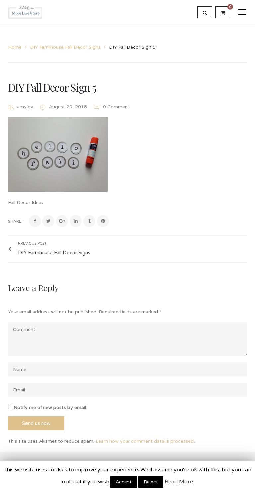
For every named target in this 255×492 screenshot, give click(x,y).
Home (15, 47)
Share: (15, 221)
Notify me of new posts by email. (50, 407)
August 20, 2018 (68, 107)
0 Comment (115, 107)
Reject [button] (151, 482)
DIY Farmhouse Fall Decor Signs (65, 47)
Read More (179, 481)
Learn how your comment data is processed (145, 441)
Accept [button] (124, 482)
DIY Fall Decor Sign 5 (52, 87)
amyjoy (25, 107)
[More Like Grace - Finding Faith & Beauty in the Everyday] (25, 12)
